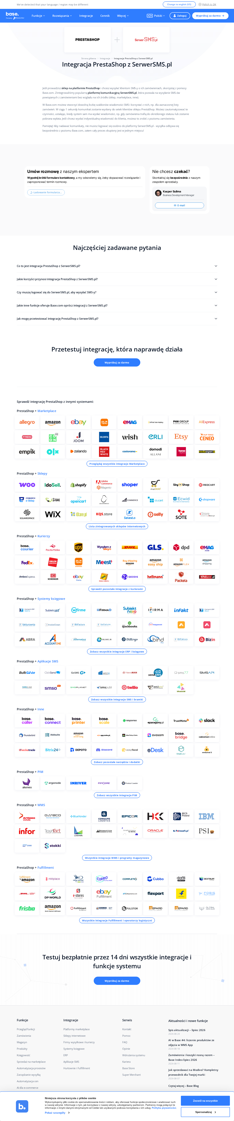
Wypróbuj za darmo (208, 15)
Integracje (86, 16)
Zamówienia (24, 1035)
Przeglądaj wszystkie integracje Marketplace (117, 463)
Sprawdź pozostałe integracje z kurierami (117, 589)
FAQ (124, 1042)
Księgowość (23, 1055)
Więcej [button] (121, 16)
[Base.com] (16, 16)
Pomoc (126, 1035)
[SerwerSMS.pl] (146, 39)
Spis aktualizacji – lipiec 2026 (186, 1030)
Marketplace (47, 411)
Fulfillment (46, 867)
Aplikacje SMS (48, 661)
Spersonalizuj (203, 1111)
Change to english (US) (179, 4)
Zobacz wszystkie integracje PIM (117, 795)
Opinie (126, 1048)
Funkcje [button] (37, 16)
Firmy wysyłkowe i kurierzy (79, 1042)
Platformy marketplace (76, 1029)
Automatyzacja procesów (31, 1068)
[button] (156, 16)
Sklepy (42, 473)
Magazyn (22, 1042)
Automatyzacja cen (27, 1081)
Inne (41, 709)
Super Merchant (131, 1074)
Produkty (22, 1048)
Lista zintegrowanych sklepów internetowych (117, 526)
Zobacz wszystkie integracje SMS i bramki (117, 699)
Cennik (105, 16)
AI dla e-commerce (27, 1087)
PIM (41, 772)
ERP (65, 1055)
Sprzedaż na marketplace (31, 1061)
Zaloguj (181, 15)
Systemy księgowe (51, 599)
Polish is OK (209, 4)
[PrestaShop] (88, 39)
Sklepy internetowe (74, 1035)
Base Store (128, 1068)
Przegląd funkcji (26, 1029)
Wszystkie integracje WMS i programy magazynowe (117, 857)
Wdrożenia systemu (133, 1055)
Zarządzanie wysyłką (28, 1074)
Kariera (126, 1061)
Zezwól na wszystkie (205, 1100)
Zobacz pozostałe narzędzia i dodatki (117, 762)
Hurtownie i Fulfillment (76, 1068)
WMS (41, 805)
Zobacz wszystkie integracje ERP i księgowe (117, 651)
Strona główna (88, 58)
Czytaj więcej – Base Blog (183, 1085)
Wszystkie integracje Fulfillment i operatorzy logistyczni (117, 920)
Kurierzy (44, 536)
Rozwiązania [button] (60, 16)
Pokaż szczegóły (55, 1112)
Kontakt (126, 1029)
